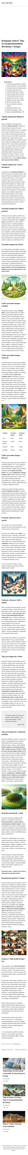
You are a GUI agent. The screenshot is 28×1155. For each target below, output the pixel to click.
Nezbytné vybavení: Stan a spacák (15, 98)
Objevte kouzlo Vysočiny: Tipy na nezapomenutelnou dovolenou (13, 1099)
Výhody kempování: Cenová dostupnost (16, 86)
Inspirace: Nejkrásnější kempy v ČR (15, 112)
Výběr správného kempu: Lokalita (15, 92)
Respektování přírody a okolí (14, 108)
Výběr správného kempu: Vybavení (15, 94)
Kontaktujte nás (17, 1044)
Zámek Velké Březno (7, 3)
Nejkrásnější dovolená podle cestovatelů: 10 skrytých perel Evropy (14, 1073)
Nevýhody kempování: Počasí (14, 90)
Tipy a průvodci (23, 1049)
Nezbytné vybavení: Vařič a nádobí (15, 100)
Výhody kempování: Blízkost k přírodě (16, 84)
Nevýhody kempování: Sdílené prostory (16, 88)
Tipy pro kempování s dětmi (13, 102)
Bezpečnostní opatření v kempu (14, 110)
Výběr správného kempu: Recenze (15, 96)
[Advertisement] (14, 21)
